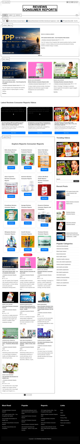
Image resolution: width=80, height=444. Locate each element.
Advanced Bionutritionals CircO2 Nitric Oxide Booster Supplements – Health (28, 308)
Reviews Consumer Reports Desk (50, 40)
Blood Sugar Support (61, 251)
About (11, 15)
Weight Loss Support (59, 80)
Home (5, 15)
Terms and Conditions (65, 422)
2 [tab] (40, 55)
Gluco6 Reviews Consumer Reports (29, 424)
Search (58, 179)
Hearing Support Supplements (64, 264)
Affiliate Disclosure (64, 420)
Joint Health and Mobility (26, 340)
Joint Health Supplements (63, 269)
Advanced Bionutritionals (26, 304)
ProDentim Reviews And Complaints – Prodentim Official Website (10, 344)
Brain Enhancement (42, 304)
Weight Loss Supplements (34, 80)
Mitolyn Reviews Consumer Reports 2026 (68, 20)
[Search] (77, 15)
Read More (4, 93)
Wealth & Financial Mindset (47, 34)
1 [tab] (39, 55)
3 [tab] (41, 55)
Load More (28, 254)
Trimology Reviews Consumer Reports (63, 82)
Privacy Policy (63, 417)
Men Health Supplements (62, 272)
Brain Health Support (61, 256)
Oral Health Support (61, 274)
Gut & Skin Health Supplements (64, 261)
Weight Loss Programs (7, 374)
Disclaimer (62, 415)
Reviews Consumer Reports (44, 438)
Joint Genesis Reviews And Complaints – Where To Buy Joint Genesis (27, 344)
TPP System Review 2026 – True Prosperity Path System (45, 20)
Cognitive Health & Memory (44, 340)
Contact (17, 15)
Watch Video (13, 132)
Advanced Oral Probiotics (8, 340)
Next (31, 395)
